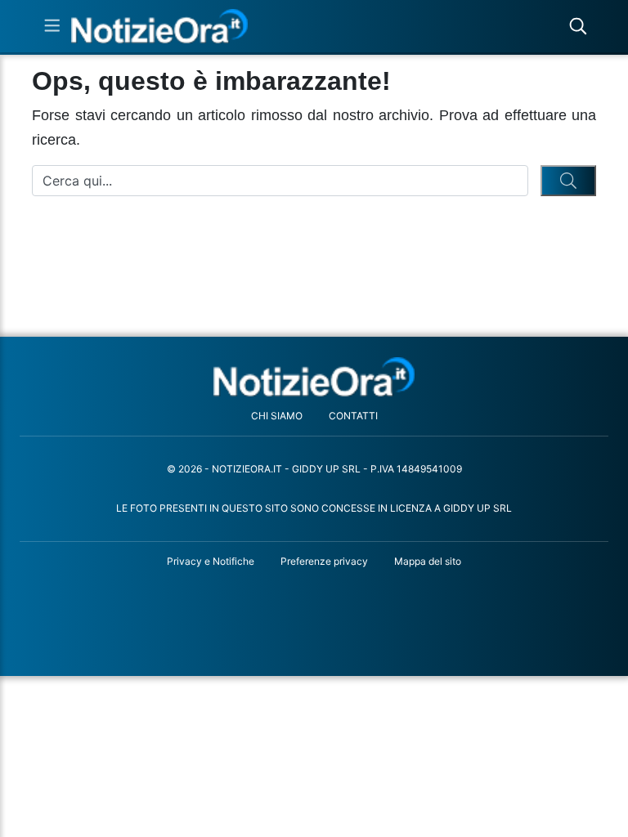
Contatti (353, 416)
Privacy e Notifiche (210, 561)
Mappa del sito (427, 561)
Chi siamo (277, 416)
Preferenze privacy (324, 561)
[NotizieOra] (314, 376)
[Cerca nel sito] (577, 26)
